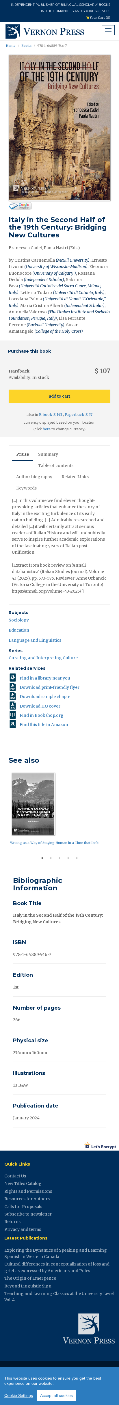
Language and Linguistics (35, 640)
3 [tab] (59, 858)
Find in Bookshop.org (42, 715)
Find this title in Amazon (44, 724)
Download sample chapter (46, 696)
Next (115, 812)
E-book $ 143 (51, 414)
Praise (22, 454)
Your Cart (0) (99, 18)
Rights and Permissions (28, 1191)
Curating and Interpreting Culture (43, 657)
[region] (59, 1386)
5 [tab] (77, 858)
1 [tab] (42, 858)
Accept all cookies (56, 1395)
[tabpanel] (59, 810)
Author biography (34, 476)
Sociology (19, 620)
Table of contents (55, 465)
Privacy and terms (22, 1229)
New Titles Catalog (23, 1183)
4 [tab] (68, 858)
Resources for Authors (27, 1198)
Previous (4, 812)
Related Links (75, 476)
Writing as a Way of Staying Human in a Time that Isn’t (54, 843)
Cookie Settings (18, 1395)
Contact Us (15, 1176)
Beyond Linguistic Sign (27, 1286)
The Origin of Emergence (30, 1278)
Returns (12, 1221)
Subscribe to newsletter (28, 1214)
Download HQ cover (40, 706)
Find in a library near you (45, 678)
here (47, 429)
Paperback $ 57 (78, 414)
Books (26, 46)
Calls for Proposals (23, 1206)
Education (19, 630)
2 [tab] (51, 858)
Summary (48, 454)
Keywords (26, 488)
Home (11, 46)
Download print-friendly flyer (49, 687)
